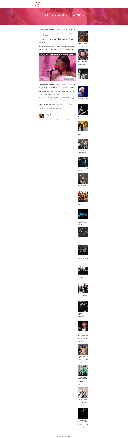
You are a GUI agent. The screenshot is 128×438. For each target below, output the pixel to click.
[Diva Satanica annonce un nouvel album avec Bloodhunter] (83, 291)
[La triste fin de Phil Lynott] (83, 114)
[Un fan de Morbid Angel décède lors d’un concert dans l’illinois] (83, 254)
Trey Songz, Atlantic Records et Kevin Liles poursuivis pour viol (51, 108)
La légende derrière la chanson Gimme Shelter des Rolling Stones (83, 63)
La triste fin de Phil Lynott (83, 116)
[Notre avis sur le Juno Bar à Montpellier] (83, 200)
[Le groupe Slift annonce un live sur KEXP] (83, 273)
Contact (90, 3)
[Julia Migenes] (38, 3)
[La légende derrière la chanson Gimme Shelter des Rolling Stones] (83, 59)
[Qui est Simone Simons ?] (83, 166)
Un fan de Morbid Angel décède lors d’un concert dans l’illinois (83, 258)
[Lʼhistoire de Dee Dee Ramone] (83, 78)
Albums (72, 3)
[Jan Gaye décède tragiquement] (83, 130)
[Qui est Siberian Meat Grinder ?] (83, 236)
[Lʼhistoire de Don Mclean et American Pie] (83, 96)
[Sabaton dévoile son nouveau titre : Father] (83, 148)
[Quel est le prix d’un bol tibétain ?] (83, 41)
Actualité (67, 3)
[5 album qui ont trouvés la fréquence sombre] (83, 218)
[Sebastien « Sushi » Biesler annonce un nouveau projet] (83, 311)
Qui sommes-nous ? (83, 3)
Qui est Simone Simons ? (83, 168)
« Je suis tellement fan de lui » (45, 109)
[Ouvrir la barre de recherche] (94, 4)
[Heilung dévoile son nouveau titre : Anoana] (83, 182)
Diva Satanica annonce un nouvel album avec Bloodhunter (82, 296)
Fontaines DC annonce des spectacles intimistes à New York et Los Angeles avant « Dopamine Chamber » (83, 380)
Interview (76, 3)
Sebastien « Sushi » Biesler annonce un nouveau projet (82, 315)
